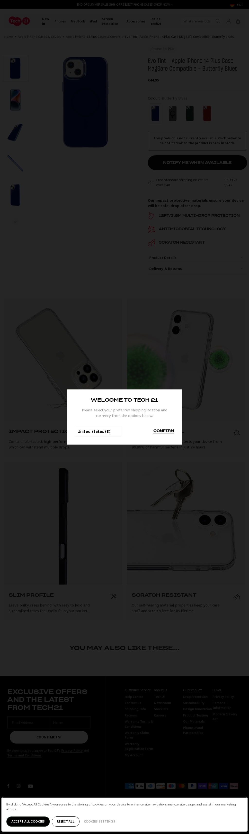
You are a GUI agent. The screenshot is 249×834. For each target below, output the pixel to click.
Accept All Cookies (28, 821)
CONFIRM (163, 431)
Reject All (65, 821)
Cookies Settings (99, 821)
